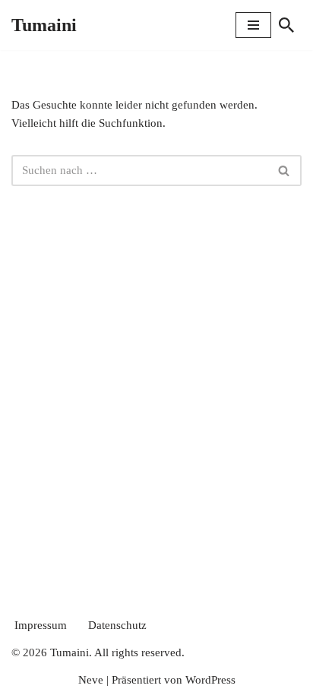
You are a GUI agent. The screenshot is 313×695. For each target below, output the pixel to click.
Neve (90, 680)
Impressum (40, 625)
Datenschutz (117, 625)
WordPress (210, 680)
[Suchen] (286, 25)
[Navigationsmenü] (253, 25)
